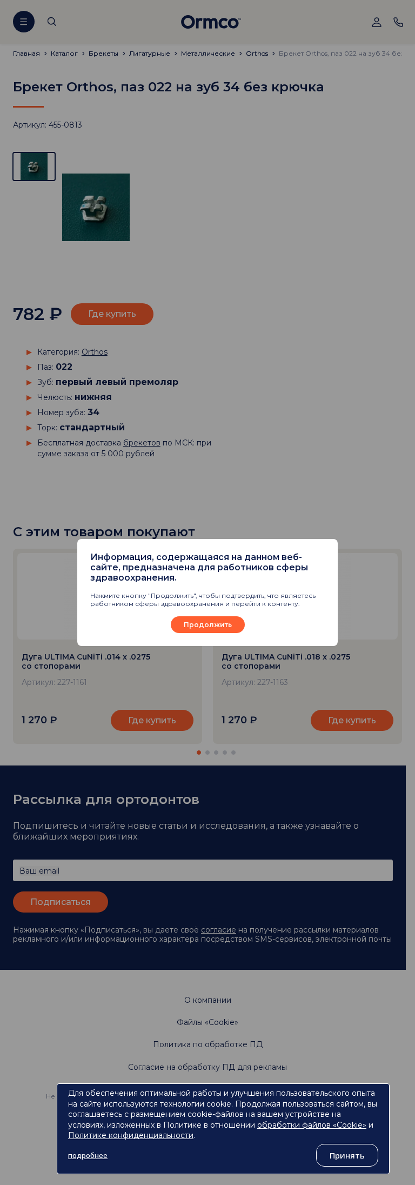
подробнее (88, 1155)
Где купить (352, 720)
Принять (347, 1155)
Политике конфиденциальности (130, 1135)
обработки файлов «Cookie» (311, 1125)
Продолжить (208, 625)
